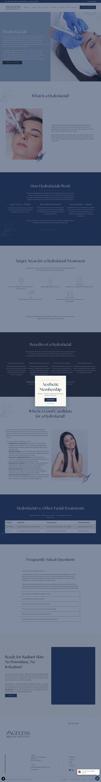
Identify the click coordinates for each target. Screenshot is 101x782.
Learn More (50, 399)
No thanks (50, 403)
